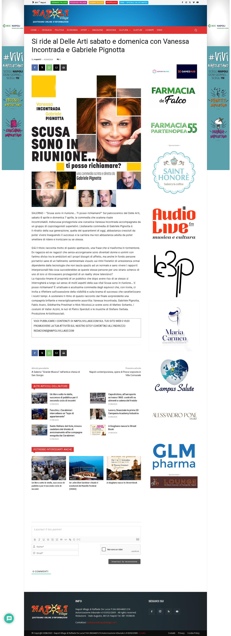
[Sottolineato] (43, 540)
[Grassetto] (35, 540)
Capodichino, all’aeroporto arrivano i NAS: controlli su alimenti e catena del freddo (122, 397)
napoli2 (37, 59)
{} (74, 539)
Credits (142, 633)
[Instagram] (186, 2)
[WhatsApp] (49, 67)
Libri (34, 479)
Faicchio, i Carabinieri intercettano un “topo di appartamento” (62, 413)
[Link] (70, 540)
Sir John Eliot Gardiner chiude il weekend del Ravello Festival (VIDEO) (83, 486)
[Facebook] (182, 2)
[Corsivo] (39, 540)
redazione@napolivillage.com (102, 622)
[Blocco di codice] (65, 540)
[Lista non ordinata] (57, 540)
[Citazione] (61, 540)
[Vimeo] (194, 2)
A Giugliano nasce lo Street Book (122, 483)
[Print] (63, 67)
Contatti (171, 633)
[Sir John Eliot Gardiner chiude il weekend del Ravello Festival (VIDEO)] (86, 468)
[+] (78, 539)
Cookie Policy (193, 633)
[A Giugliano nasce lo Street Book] (98, 430)
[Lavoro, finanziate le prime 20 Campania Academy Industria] (98, 414)
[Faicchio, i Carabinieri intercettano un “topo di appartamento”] (39, 414)
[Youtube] (197, 2)
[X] (190, 2)
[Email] (56, 67)
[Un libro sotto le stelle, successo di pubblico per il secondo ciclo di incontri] (39, 398)
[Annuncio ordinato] (52, 540)
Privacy (181, 633)
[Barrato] (48, 540)
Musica (73, 479)
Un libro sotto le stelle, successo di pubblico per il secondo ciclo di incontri (64, 397)
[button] (195, 30)
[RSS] (168, 611)
